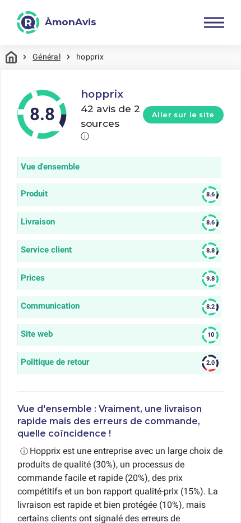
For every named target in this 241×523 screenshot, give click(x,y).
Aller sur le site (183, 115)
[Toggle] (214, 22)
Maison (11, 57)
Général (47, 56)
